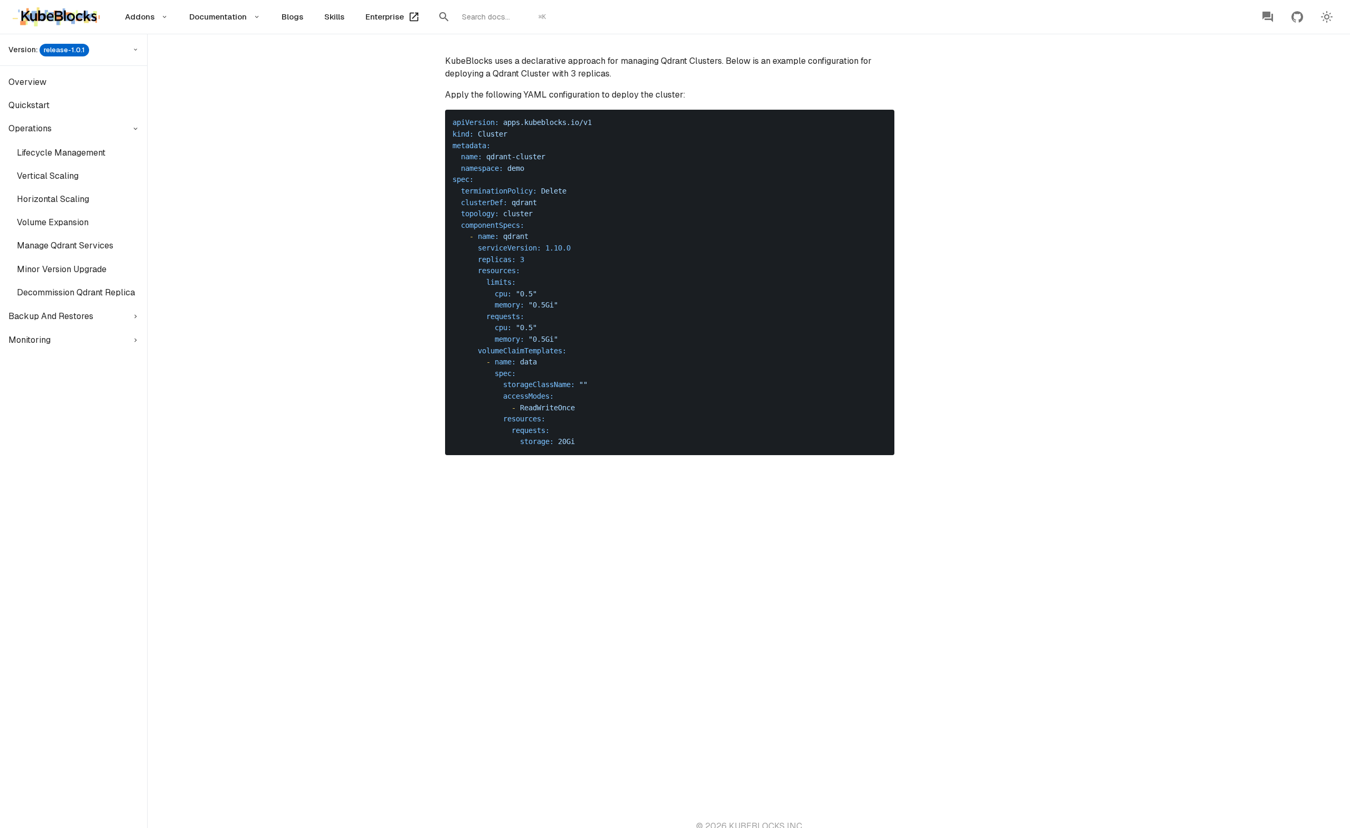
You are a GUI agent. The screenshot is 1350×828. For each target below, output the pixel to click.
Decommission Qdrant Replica (76, 292)
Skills (334, 17)
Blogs (292, 17)
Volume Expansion (53, 222)
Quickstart (29, 105)
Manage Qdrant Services (65, 245)
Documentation (218, 17)
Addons (140, 17)
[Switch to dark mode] (1326, 16)
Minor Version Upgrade (62, 269)
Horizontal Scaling (53, 199)
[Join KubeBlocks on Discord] (1267, 16)
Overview (27, 82)
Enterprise (384, 17)
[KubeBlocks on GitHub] (1297, 16)
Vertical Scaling (48, 175)
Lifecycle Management (61, 152)
